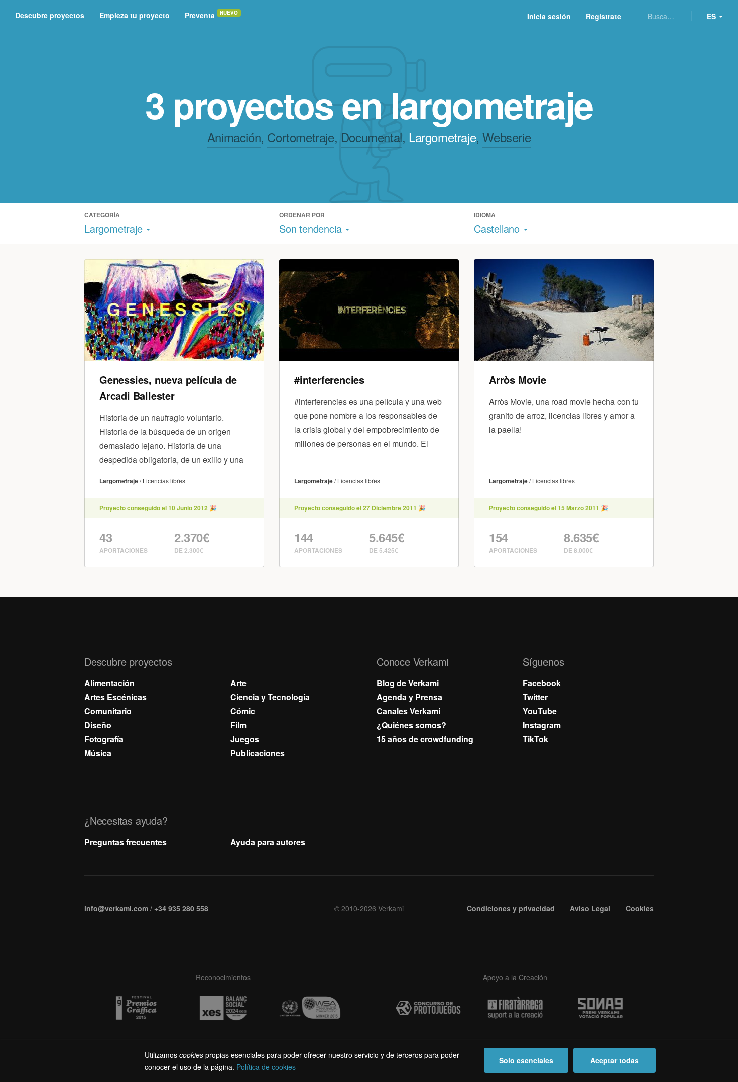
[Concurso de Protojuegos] (428, 1008)
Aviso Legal (590, 908)
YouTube (540, 711)
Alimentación (109, 683)
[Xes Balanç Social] (223, 1008)
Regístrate (603, 16)
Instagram (542, 725)
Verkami (370, 16)
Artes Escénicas (115, 697)
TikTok (535, 739)
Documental (371, 137)
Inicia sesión (549, 16)
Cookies (640, 908)
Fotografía (104, 739)
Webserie (506, 137)
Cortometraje (300, 137)
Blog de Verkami (408, 683)
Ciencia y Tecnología (270, 697)
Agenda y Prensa (409, 697)
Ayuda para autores (267, 842)
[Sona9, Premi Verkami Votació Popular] (602, 1008)
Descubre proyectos (49, 15)
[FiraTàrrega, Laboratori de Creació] (515, 1008)
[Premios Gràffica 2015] (136, 1008)
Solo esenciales (526, 1060)
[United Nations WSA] (309, 1008)
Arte (238, 683)
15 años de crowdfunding (425, 739)
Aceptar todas (614, 1060)
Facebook (542, 683)
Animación (234, 137)
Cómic (242, 711)
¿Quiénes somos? (411, 725)
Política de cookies (266, 1067)
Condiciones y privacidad (511, 908)
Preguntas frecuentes (125, 842)
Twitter (535, 697)
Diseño (97, 725)
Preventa (200, 15)
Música (97, 753)
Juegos (244, 739)
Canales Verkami (408, 711)
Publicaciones (257, 753)
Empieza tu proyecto (134, 15)
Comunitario (108, 711)
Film (238, 725)
